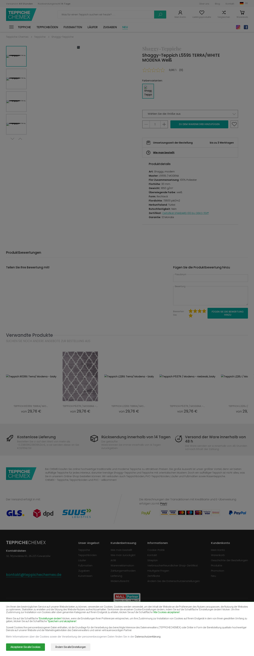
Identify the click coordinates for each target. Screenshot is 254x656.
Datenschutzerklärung (148, 636)
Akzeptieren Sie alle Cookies (25, 647)
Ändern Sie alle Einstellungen (70, 647)
